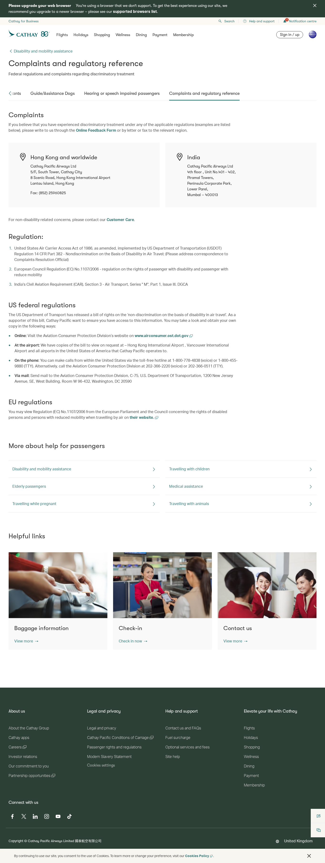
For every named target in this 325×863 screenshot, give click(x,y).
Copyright (16, 841)
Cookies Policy (197, 856)
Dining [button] (141, 35)
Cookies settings (101, 765)
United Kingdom (298, 840)
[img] (314, 5)
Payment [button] (160, 35)
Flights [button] (62, 35)
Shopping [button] (102, 35)
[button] (10, 93)
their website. (142, 417)
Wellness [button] (123, 35)
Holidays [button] (81, 35)
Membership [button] (183, 35)
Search (229, 21)
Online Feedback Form (96, 130)
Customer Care (120, 219)
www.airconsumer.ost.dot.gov (162, 335)
